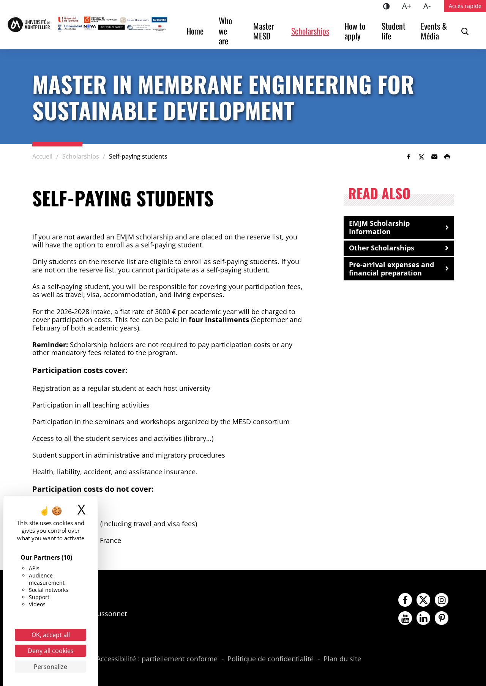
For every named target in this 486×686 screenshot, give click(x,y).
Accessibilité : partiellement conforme (157, 659)
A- (430, 5)
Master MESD (264, 31)
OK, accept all (51, 635)
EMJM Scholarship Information (379, 227)
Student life (394, 31)
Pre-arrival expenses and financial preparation (391, 268)
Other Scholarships (381, 247)
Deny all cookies (51, 651)
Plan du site (342, 659)
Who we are (226, 30)
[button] (434, 156)
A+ (409, 5)
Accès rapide (465, 5)
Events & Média (435, 31)
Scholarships (310, 31)
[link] (408, 156)
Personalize (50, 666)
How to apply (355, 31)
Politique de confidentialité (270, 659)
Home (195, 31)
